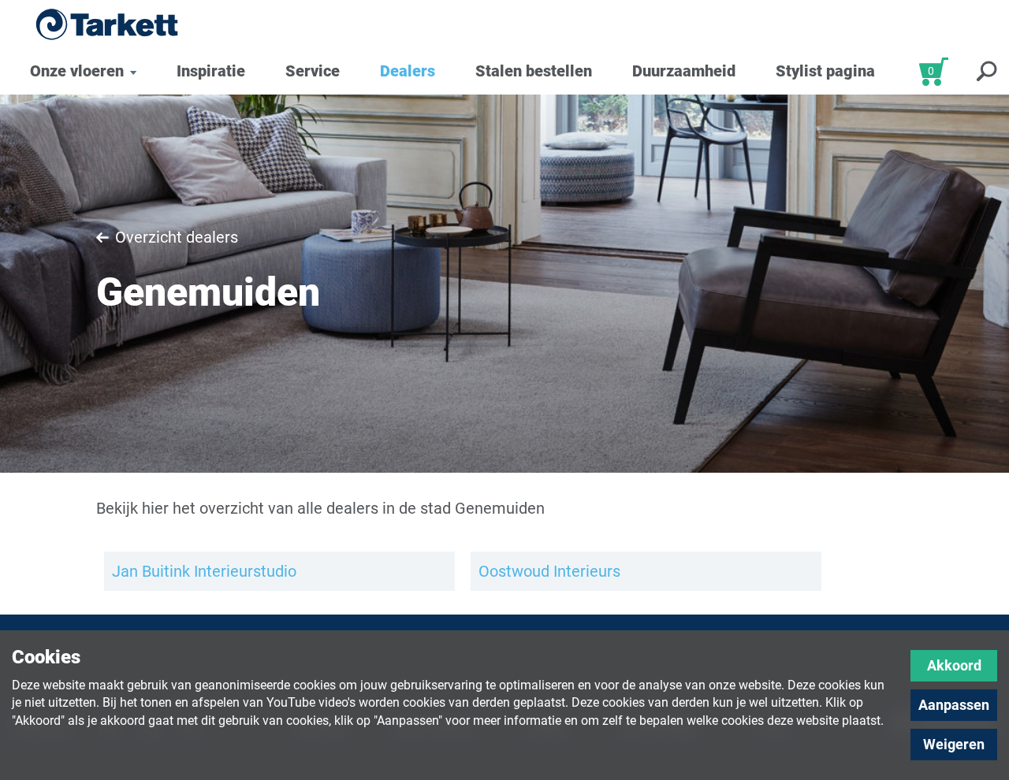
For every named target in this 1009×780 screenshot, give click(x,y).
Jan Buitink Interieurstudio (204, 571)
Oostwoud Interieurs (549, 571)
